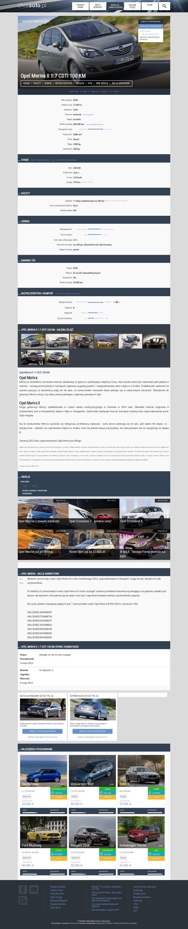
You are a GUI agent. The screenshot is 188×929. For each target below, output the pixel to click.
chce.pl (32, 3)
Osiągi (26, 83)
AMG (136, 907)
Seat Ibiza (55, 907)
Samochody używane (144, 886)
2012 (35, 486)
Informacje (125, 923)
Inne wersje (102, 83)
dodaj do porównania (151, 26)
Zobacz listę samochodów (42, 731)
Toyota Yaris (56, 890)
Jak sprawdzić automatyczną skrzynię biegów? (106, 899)
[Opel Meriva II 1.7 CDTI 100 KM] (33, 348)
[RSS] (23, 904)
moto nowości (98, 6)
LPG (135, 904)
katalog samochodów (115, 6)
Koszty (37, 83)
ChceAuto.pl (74, 923)
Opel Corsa (56, 897)
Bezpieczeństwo (63, 83)
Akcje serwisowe (121, 83)
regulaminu (100, 923)
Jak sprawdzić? (88, 115)
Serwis (48, 83)
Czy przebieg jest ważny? (95, 124)
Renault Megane (59, 900)
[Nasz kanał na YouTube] (34, 894)
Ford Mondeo (57, 893)
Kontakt (134, 923)
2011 (25, 486)
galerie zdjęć (132, 6)
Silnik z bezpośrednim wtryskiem (64, 160)
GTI (135, 911)
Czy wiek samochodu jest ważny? (105, 905)
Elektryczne (139, 893)
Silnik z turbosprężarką (40, 160)
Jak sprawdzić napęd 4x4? (105, 910)
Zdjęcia (80, 83)
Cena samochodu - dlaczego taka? (106, 893)
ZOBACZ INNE (33, 737)
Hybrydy (137, 900)
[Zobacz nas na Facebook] (23, 894)
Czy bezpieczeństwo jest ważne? (68, 294)
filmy (149, 5)
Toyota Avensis (58, 904)
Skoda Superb (57, 886)
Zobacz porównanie (151, 22)
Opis (90, 83)
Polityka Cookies (113, 923)
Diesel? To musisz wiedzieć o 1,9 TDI (107, 887)
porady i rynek (81, 6)
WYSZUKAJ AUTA (50, 737)
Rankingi (138, 890)
